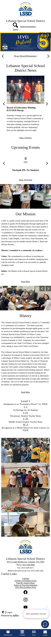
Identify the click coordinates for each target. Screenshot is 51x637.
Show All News (25, 138)
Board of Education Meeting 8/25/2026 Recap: (21, 109)
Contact (45, 635)
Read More (25, 282)
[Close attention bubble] (47, 607)
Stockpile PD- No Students (25, 170)
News (34, 635)
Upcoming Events (25, 147)
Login (9, 612)
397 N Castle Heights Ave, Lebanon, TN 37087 (25, 562)
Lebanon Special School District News (25, 68)
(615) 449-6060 (28, 565)
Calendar (22, 635)
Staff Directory (8, 635)
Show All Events (25, 180)
